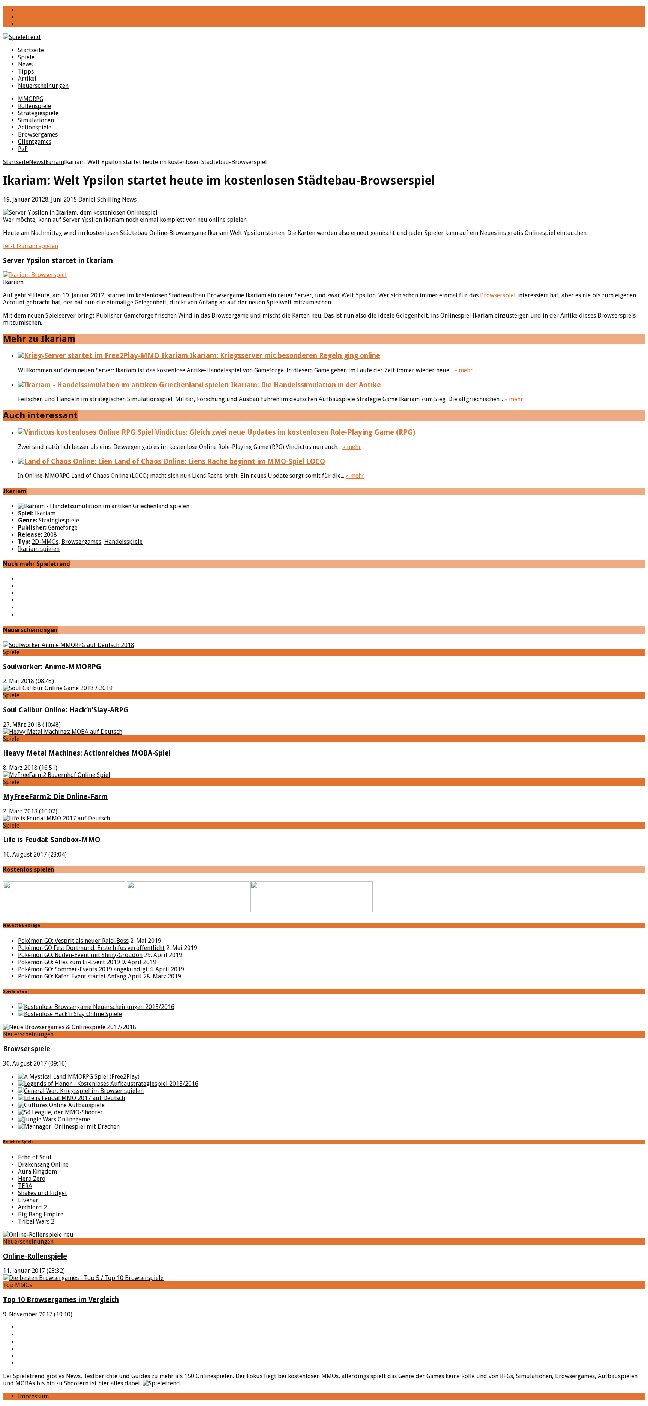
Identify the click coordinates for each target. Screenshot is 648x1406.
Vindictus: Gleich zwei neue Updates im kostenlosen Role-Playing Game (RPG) (284, 432)
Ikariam (45, 513)
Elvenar (28, 1200)
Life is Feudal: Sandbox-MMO (51, 840)
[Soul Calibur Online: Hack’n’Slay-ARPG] (57, 688)
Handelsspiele (123, 541)
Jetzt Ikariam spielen (30, 246)
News (25, 64)
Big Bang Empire (40, 1214)
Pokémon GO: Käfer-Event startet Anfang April (80, 976)
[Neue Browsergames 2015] (96, 1006)
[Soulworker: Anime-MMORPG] (68, 645)
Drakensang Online (43, 1164)
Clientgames (34, 141)
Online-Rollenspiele (35, 1256)
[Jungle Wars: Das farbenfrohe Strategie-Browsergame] (54, 1119)
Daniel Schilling (99, 199)
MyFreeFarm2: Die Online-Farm (55, 797)
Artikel (27, 78)
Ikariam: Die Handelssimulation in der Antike (305, 385)
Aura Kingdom (37, 1171)
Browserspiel (498, 295)
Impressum (33, 1396)
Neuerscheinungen (43, 85)
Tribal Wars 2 (36, 1221)
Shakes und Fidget (42, 1193)
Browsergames (38, 134)
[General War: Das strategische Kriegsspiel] (81, 1090)
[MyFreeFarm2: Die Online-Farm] (56, 774)
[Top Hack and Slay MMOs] (70, 1014)
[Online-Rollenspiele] (38, 1234)
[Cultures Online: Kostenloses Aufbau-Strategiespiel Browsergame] (61, 1105)
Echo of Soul (34, 1157)
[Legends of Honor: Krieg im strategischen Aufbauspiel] (108, 1083)
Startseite (31, 50)
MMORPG (30, 98)
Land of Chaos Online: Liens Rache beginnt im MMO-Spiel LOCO (218, 461)
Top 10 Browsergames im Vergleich (61, 1300)
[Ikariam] (103, 506)
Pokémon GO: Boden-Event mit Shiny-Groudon (80, 955)
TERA (25, 1185)
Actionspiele (34, 127)
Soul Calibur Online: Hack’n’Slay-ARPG (66, 710)
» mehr (463, 370)
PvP (23, 148)
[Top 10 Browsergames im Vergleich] (83, 1277)
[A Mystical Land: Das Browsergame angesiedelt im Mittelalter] (79, 1076)
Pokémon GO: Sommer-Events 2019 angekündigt (83, 969)
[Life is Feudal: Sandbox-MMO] (56, 818)
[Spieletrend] (324, 37)
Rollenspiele (34, 106)
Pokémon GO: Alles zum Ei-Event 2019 (69, 962)
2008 (50, 534)
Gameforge (63, 527)
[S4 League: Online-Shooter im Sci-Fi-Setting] (60, 1112)
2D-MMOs (45, 541)
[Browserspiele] (69, 1027)
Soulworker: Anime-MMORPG (52, 667)
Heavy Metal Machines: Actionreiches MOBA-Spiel (87, 753)
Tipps (26, 71)
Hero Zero (31, 1178)
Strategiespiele (38, 113)
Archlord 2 (32, 1207)
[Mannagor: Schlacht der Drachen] (69, 1126)
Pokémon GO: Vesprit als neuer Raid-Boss (73, 940)
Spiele (26, 57)
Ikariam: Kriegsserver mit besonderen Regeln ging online (284, 356)
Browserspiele (26, 1049)
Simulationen (36, 120)
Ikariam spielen (39, 548)
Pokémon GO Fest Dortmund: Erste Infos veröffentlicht (91, 947)
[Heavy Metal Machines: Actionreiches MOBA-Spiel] (62, 731)
